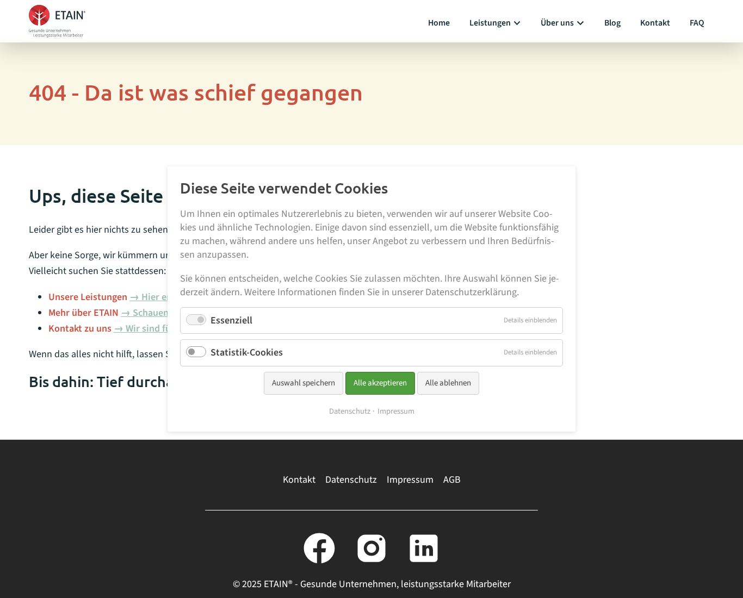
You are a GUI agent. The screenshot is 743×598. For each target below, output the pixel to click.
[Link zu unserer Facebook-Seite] (319, 548)
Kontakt (655, 23)
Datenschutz (351, 480)
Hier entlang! (169, 297)
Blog (612, 23)
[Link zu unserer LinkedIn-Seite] (424, 548)
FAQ (697, 23)
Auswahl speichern (303, 383)
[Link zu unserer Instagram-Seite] (371, 548)
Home (439, 23)
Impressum (410, 480)
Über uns (557, 23)
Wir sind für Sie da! (166, 328)
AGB (452, 480)
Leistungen (490, 23)
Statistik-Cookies (246, 353)
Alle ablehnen (448, 383)
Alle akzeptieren (380, 383)
